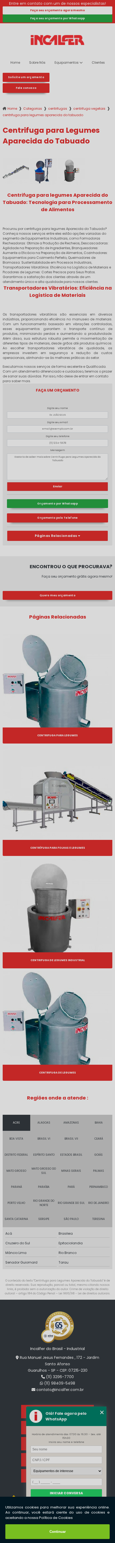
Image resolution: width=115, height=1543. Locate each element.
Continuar (57, 1532)
